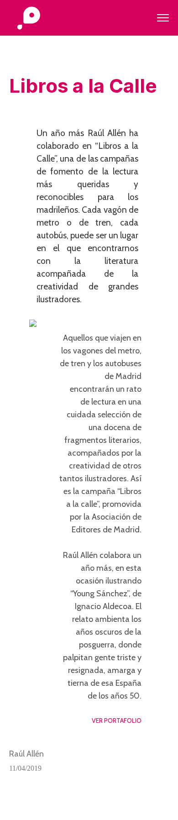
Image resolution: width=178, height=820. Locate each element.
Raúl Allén (26, 754)
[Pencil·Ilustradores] (28, 19)
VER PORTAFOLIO (116, 720)
